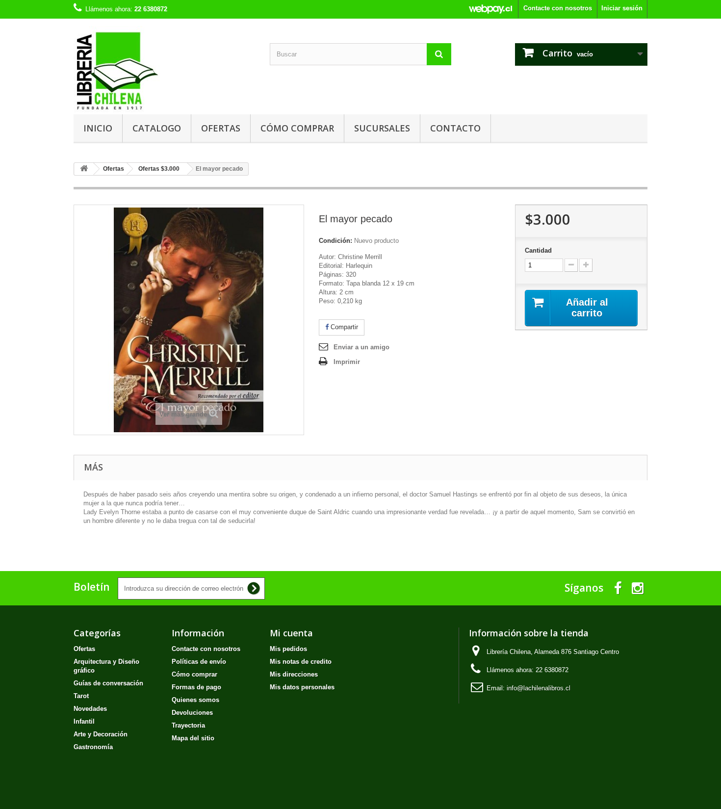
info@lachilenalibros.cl (538, 688)
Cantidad (538, 250)
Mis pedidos (288, 648)
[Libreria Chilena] (164, 70)
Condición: (335, 240)
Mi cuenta (291, 633)
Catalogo (156, 128)
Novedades (90, 708)
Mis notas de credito (301, 661)
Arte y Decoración (101, 734)
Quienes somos (195, 700)
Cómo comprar (297, 128)
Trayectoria (188, 725)
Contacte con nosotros (557, 8)
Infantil (84, 721)
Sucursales (382, 128)
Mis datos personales (302, 687)
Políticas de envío (199, 661)
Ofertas (220, 128)
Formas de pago (196, 687)
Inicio (97, 128)
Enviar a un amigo (361, 347)
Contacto (455, 128)
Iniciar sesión (622, 8)
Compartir (343, 327)
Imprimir (347, 361)
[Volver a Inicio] (84, 169)
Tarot (81, 696)
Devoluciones (192, 712)
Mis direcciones (294, 674)
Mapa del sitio (193, 738)
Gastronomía (93, 747)
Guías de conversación (108, 683)
